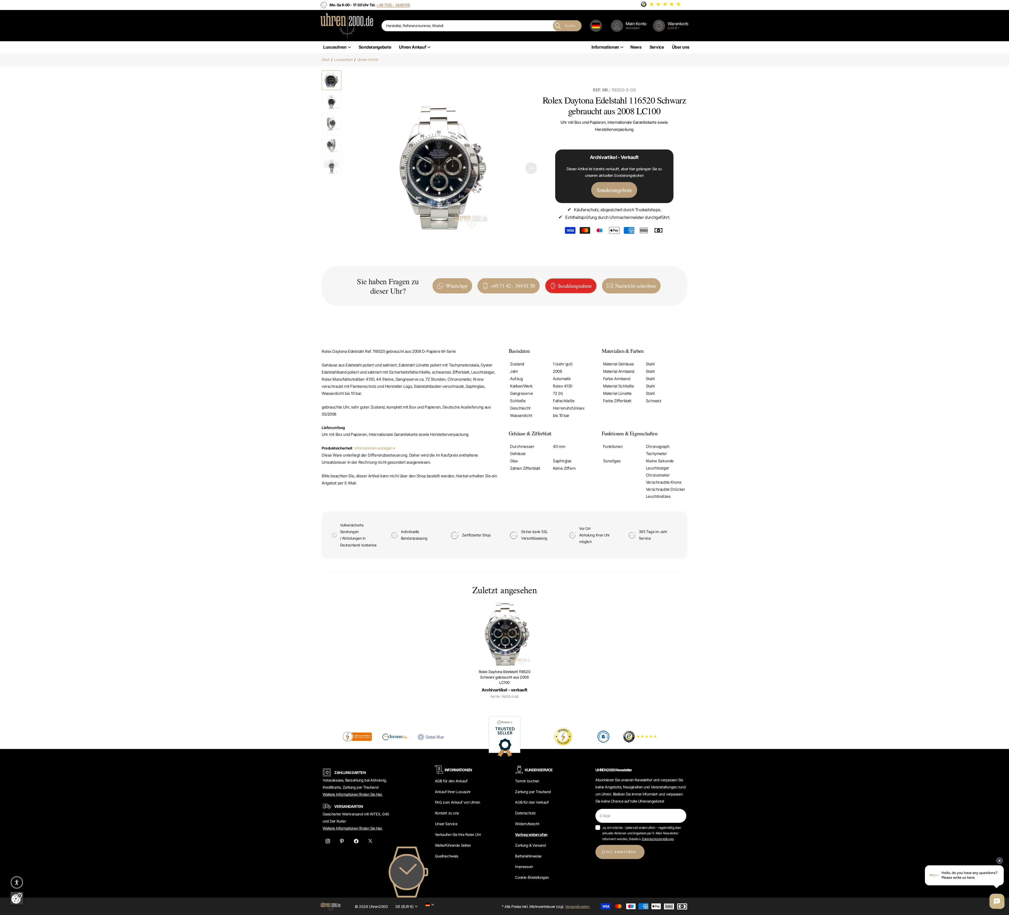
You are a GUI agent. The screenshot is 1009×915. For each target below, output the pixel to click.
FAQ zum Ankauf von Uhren (457, 802)
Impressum (524, 866)
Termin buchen (527, 781)
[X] (370, 841)
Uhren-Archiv (368, 59)
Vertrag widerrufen (531, 834)
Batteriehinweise (528, 856)
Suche (570, 26)
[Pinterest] (342, 841)
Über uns (680, 47)
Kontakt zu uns (447, 813)
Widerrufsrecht (527, 823)
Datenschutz (525, 813)
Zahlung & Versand (530, 845)
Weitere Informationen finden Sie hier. (353, 794)
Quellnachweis (446, 856)
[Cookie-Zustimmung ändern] (17, 898)
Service (657, 47)
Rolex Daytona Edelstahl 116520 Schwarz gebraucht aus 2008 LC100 (504, 677)
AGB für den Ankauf (451, 781)
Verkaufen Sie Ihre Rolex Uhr (458, 834)
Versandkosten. (577, 906)
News (636, 47)
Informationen (605, 47)
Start (326, 59)
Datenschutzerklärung (657, 839)
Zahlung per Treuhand (533, 791)
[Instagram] (328, 841)
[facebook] (356, 841)
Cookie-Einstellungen (532, 877)
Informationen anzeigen (373, 448)
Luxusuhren (335, 47)
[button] (531, 168)
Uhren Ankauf (412, 47)
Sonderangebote (375, 47)
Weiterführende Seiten (453, 845)
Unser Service (446, 823)
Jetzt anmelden (620, 852)
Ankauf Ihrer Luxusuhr (453, 791)
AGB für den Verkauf (531, 802)
